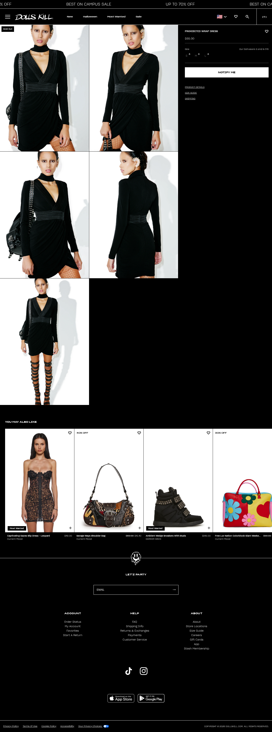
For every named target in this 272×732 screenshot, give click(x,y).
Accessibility (67, 726)
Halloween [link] (90, 16)
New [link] (70, 16)
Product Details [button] (194, 87)
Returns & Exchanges (134, 630)
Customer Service (135, 639)
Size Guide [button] (191, 93)
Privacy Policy (11, 726)
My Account (73, 626)
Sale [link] (139, 16)
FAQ (134, 622)
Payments (135, 635)
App (196, 644)
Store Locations (196, 626)
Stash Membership (196, 648)
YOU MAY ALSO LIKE (21, 421)
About (197, 622)
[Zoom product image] (44, 88)
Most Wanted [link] (116, 16)
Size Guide (197, 630)
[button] (87, 4)
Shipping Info (134, 626)
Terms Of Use (30, 726)
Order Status (72, 622)
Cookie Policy (48, 726)
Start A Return (72, 635)
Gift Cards (196, 639)
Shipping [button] (190, 99)
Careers (196, 635)
